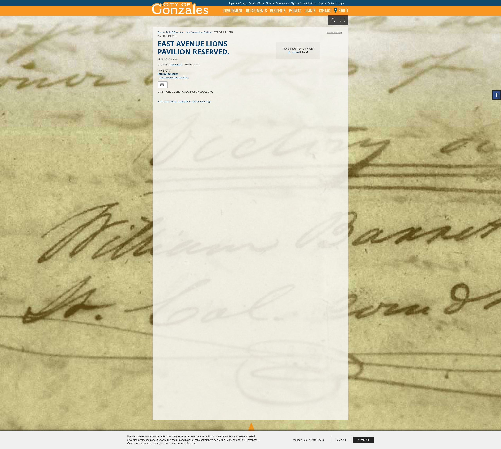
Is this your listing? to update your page (184, 101)
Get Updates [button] (343, 20)
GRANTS (310, 10)
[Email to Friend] (162, 85)
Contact (325, 10)
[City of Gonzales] (180, 8)
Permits (295, 10)
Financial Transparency (277, 3)
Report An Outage (238, 3)
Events (161, 32)
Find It (343, 10)
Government (232, 10)
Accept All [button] (363, 439)
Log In (341, 3)
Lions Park (176, 64)
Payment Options (327, 3)
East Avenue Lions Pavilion (198, 32)
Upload (296, 52)
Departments (256, 10)
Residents (278, 10)
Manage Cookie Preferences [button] (308, 439)
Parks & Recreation (175, 32)
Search (333, 20)
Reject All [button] (341, 439)
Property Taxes (256, 3)
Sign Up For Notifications (303, 3)
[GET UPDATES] (343, 20)
